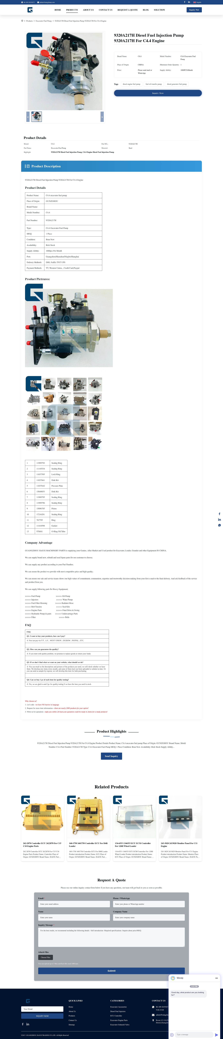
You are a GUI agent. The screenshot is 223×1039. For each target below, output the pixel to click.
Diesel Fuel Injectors (117, 1011)
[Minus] (216, 978)
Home (58, 9)
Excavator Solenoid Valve (119, 1024)
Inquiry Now (194, 9)
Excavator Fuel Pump (44, 21)
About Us (88, 9)
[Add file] (172, 1035)
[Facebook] (185, 2)
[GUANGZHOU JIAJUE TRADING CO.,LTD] (30, 10)
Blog (146, 9)
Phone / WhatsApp (121, 898)
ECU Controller (116, 1015)
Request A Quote (128, 9)
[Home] (22, 20)
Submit (112, 971)
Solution (159, 9)
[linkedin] (27, 1024)
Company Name (120, 911)
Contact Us (105, 9)
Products (72, 9)
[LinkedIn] (219, 519)
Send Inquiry (111, 756)
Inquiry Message (46, 924)
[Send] (216, 1035)
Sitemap (72, 1024)
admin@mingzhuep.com (47, 2)
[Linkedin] (189, 2)
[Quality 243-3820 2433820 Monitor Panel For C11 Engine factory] (180, 817)
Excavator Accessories (118, 1007)
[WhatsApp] (219, 525)
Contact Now (42, 857)
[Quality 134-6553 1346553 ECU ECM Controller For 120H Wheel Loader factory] (134, 817)
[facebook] (22, 1024)
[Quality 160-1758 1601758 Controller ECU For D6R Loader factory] (88, 817)
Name (40, 911)
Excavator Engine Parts (119, 1020)
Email (41, 898)
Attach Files (43, 952)
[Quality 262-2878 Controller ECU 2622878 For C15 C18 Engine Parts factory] (42, 817)
